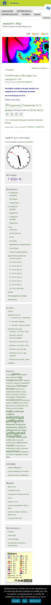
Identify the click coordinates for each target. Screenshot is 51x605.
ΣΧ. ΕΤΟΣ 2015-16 (15, 281)
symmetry (9, 383)
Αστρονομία (13, 229)
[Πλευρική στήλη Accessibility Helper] (47, 7)
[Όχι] (47, 595)
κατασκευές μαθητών (16, 427)
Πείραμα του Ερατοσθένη (21, 383)
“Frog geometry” (29, 105)
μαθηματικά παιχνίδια (15, 434)
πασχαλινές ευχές (13, 448)
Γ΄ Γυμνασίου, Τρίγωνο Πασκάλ (19, 325)
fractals (8, 374)
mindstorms (12, 380)
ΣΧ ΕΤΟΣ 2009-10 (15, 258)
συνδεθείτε (29, 142)
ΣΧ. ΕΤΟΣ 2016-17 (15, 285)
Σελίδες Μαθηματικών (15, 467)
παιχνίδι (10, 445)
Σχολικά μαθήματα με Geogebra (18, 471)
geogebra (24, 374)
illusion (8, 377)
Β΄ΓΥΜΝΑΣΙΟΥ (30, 127)
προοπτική (24, 448)
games (16, 374)
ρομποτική (13, 451)
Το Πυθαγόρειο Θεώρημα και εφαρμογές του (21, 77)
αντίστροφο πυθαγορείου (18, 120)
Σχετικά (37, 14)
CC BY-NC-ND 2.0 (35, 110)
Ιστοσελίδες (13, 241)
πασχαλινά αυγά (19, 445)
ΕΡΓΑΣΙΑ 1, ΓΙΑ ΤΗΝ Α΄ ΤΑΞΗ (19, 331)
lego (20, 377)
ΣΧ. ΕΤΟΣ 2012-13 (15, 270)
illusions (14, 377)
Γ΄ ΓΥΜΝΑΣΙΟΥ (13, 217)
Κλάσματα (10, 70)
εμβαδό (15, 403)
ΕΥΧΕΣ (11, 237)
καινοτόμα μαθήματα (15, 419)
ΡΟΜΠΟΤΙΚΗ (12, 300)
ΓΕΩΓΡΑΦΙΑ (13, 199)
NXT (21, 380)
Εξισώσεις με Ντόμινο (39, 68)
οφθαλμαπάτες (11, 442)
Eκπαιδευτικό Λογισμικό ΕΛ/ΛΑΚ (18, 494)
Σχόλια (45, 34)
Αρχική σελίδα (7, 11)
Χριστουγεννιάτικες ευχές (16, 392)
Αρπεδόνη (30, 120)
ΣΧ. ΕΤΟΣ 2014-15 (15, 277)
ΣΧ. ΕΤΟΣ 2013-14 (15, 273)
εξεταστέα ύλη (22, 406)
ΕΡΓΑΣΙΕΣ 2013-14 (24, 11)
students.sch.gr (13, 502)
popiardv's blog (12, 23)
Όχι (24, 601)
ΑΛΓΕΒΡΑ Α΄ (13, 195)
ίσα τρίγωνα (23, 394)
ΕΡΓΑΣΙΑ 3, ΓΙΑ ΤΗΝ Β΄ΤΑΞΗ (18, 342)
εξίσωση (13, 406)
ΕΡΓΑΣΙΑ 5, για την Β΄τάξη (17, 349)
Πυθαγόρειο (11, 386)
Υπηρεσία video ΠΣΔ (14, 518)
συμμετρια (18, 454)
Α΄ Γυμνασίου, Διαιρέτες (16, 321)
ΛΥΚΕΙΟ (10, 292)
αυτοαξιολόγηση (14, 400)
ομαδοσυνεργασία (17, 440)
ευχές (9, 411)
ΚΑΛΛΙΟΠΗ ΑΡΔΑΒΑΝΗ (25, 82)
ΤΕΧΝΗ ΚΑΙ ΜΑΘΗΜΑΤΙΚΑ (18, 252)
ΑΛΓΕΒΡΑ (12, 209)
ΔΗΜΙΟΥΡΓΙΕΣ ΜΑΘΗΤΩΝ (17, 256)
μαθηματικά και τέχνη (16, 430)
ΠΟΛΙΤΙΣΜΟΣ (14, 248)
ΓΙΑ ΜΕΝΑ (26, 14)
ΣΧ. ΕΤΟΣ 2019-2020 (16, 288)
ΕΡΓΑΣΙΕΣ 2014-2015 (10, 14)
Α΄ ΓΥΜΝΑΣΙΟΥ (13, 193)
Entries (12, 535)
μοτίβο (8, 440)
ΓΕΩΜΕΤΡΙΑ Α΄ (14, 203)
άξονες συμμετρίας (12, 394)
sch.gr (10, 498)
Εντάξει (16, 601)
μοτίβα (24, 437)
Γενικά (10, 227)
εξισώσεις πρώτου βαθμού (15, 408)
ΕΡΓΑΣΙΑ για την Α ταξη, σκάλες (19, 359)
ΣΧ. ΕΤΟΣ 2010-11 (15, 262)
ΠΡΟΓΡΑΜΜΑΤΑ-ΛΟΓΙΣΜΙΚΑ (17, 296)
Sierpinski (27, 380)
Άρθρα (36, 34)
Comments (13, 539)
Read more (35, 601)
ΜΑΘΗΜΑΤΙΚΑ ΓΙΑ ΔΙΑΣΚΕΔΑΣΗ (20, 244)
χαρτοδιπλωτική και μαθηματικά (18, 475)
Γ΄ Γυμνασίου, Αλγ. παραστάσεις (19, 318)
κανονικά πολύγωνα (16, 424)
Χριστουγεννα (20, 389)
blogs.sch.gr (12, 487)
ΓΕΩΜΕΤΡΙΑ (40, 127)
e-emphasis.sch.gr (14, 490)
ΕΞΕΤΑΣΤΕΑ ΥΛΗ (15, 233)
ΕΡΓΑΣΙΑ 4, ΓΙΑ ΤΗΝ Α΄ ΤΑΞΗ (19, 345)
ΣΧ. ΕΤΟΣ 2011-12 (15, 266)
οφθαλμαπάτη (21, 443)
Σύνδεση (11, 531)
